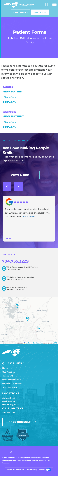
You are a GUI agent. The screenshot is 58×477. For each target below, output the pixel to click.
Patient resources (11, 380)
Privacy (9, 102)
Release (9, 96)
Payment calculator (12, 383)
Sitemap (5, 460)
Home (5, 368)
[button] (54, 4)
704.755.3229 (15, 261)
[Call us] (46, 4)
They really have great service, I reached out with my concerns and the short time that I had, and (27, 213)
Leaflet (27, 343)
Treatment (7, 376)
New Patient (13, 91)
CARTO (54, 343)
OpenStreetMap (38, 343)
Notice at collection (15, 470)
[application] (29, 320)
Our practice (8, 372)
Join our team (9, 387)
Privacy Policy (16, 460)
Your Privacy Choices (36, 470)
